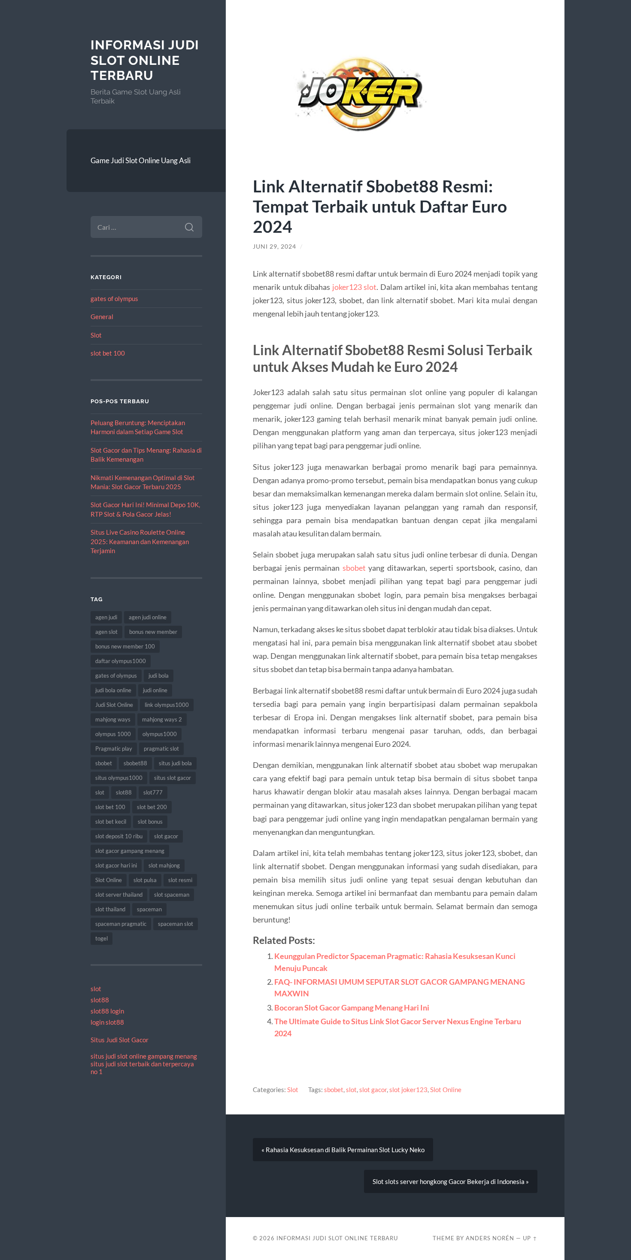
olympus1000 (160, 733)
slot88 (124, 792)
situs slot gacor (172, 777)
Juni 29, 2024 (274, 246)
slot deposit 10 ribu (119, 836)
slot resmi (180, 880)
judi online (155, 690)
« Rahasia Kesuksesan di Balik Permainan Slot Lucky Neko (343, 1149)
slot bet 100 (108, 353)
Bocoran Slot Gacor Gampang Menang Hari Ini (351, 1007)
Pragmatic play (113, 748)
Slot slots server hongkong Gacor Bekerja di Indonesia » (451, 1181)
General (102, 316)
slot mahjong (164, 865)
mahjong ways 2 (162, 719)
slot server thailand (119, 894)
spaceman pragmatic (120, 923)
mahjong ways (112, 719)
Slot (96, 335)
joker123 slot (354, 287)
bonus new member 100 (125, 646)
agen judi (106, 617)
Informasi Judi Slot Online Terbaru (145, 60)
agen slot (106, 631)
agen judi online (148, 617)
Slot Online (108, 880)
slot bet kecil (110, 821)
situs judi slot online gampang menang (144, 1056)
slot (99, 792)
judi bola (159, 675)
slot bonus (150, 821)
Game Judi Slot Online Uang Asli (141, 160)
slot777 (153, 792)
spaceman (149, 909)
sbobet (103, 763)
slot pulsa (145, 880)
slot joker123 (408, 1089)
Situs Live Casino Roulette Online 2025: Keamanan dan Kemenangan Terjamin (140, 541)
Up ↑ (530, 1238)
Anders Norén (490, 1238)
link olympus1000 (167, 704)
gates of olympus (114, 298)
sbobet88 (135, 763)
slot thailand (110, 909)
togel (101, 938)
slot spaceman (171, 894)
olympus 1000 (113, 733)
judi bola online (113, 690)
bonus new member (153, 631)
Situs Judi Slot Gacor (120, 1040)
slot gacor (166, 836)
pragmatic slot (161, 748)
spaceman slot (175, 923)
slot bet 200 (152, 806)
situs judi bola (175, 763)
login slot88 (107, 1022)
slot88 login (107, 1011)
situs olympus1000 (119, 777)
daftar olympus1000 (120, 660)
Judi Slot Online (114, 704)
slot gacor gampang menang (129, 850)
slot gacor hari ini (116, 865)
